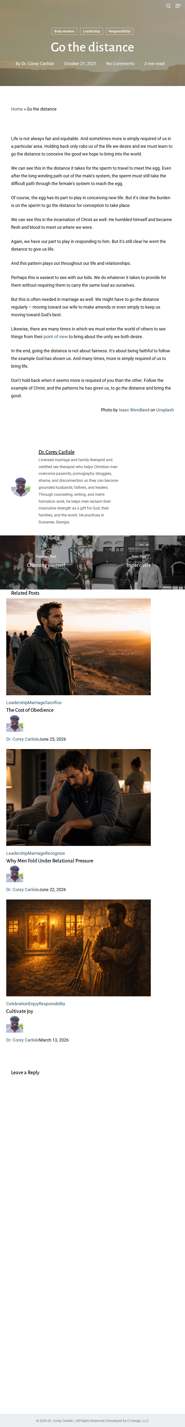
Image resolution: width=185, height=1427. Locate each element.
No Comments (120, 63)
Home (17, 109)
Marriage (36, 702)
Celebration (17, 1003)
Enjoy (33, 1003)
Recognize (55, 853)
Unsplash (165, 409)
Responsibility (120, 31)
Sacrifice (53, 702)
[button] (178, 5)
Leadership (91, 31)
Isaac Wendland (134, 409)
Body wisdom (64, 31)
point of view (56, 336)
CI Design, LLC (138, 1421)
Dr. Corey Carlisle (37, 63)
